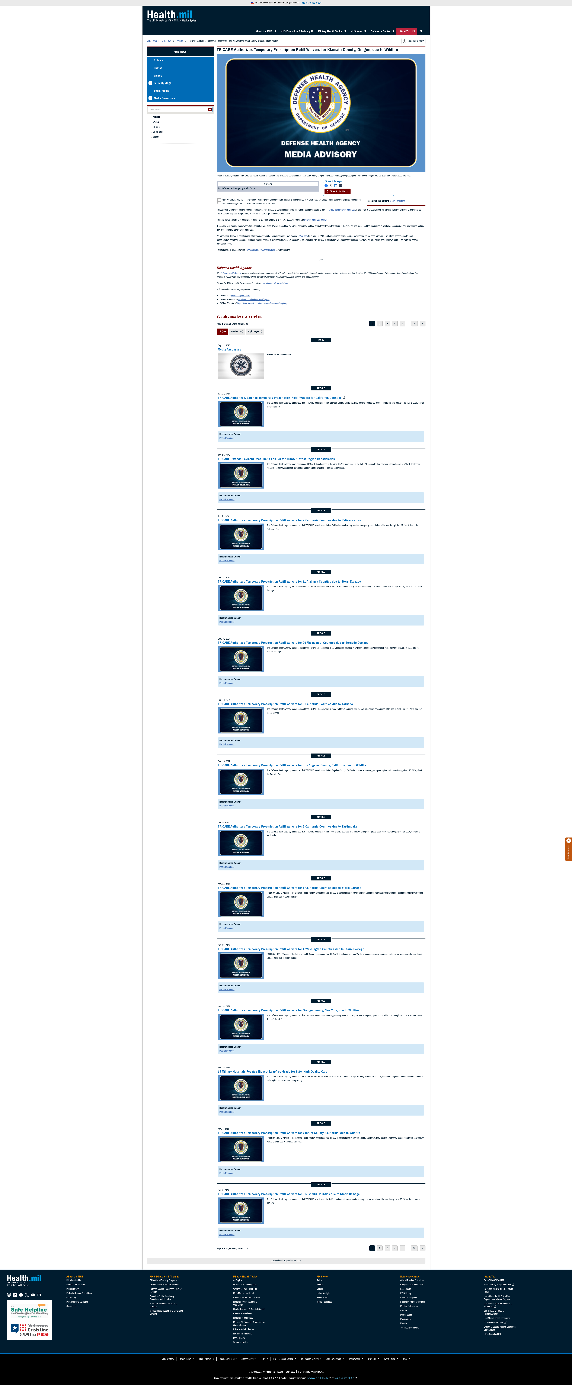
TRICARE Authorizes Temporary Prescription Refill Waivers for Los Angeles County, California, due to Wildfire (292, 765)
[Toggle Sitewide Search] (421, 31)
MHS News (356, 31)
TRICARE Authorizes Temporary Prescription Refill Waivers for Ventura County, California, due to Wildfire (289, 1133)
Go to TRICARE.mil (492, 1280)
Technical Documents (409, 1327)
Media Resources (397, 200)
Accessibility (247, 1358)
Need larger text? (416, 40)
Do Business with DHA (494, 1322)
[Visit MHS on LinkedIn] (15, 1295)
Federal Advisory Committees (79, 1293)
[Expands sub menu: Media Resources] (150, 98)
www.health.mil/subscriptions (275, 283)
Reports (403, 1323)
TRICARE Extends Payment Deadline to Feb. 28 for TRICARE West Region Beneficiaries (276, 459)
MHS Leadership (73, 1280)
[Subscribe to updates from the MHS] (39, 1295)
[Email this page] (340, 185)
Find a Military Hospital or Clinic (497, 1284)
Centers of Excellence (242, 1313)
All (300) (222, 331)
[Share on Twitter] (331, 185)
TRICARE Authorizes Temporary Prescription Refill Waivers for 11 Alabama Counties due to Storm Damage (289, 581)
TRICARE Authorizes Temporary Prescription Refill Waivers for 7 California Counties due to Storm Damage (289, 888)
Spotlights (158, 132)
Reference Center (380, 31)
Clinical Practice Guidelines (412, 1280)
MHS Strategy (72, 1289)
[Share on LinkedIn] (335, 185)
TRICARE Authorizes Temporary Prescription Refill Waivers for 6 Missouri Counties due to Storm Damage (289, 1194)
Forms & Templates (408, 1297)
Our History (71, 1297)
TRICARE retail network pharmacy (340, 209)
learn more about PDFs (344, 1378)
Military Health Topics (330, 31)
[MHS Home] (26, 1286)
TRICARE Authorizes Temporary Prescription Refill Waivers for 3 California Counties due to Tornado (285, 704)
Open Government (333, 1358)
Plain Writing (354, 1358)
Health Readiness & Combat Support (249, 1309)
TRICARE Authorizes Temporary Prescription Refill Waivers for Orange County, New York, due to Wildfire (288, 1010)
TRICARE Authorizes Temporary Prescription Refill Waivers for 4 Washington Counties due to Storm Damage (291, 949)
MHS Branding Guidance (77, 1301)
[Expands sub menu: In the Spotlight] (150, 83)
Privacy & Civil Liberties (243, 1329)
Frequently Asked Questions (412, 1301)
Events (156, 122)
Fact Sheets (405, 1289)
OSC (405, 1358)
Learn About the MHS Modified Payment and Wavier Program (497, 1298)
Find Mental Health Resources (497, 1318)
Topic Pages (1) (255, 331)
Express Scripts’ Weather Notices (260, 250)
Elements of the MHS (75, 1284)
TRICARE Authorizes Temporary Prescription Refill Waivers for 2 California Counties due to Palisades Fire (289, 520)
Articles (158, 60)
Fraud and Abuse (226, 1358)
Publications (405, 1319)
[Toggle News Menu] (365, 31)
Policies (403, 1310)
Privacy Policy (185, 1358)
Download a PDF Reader (317, 1378)
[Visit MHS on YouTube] (33, 1295)
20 (414, 323)
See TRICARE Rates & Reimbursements (494, 1312)
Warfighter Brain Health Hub (245, 1289)
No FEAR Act (205, 1358)
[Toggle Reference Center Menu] (393, 31)
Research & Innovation (243, 1333)
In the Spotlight (163, 83)
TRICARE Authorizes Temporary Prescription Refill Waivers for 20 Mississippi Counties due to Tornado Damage (293, 643)
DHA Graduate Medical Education (164, 1284)
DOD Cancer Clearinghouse (245, 1284)
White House (389, 1358)
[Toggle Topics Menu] (345, 31)
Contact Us (71, 1306)
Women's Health (240, 1342)
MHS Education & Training (295, 31)
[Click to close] (568, 840)
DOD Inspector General (283, 1358)
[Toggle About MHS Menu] (275, 31)
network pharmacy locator (315, 219)
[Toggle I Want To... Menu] (413, 31)
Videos (158, 75)
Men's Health (239, 1338)
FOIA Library (405, 1293)
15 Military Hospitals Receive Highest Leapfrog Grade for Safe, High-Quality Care (272, 1072)
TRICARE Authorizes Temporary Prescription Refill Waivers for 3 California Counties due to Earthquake (287, 826)
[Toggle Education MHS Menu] (312, 31)
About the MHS (263, 31)
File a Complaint (491, 1334)
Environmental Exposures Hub (246, 1297)
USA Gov (372, 1358)
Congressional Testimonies (412, 1284)
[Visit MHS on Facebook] (21, 1295)
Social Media (161, 90)
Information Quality (309, 1358)
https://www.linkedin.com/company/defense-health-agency (262, 303)
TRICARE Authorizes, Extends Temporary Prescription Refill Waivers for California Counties (280, 398)
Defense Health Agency (231, 273)
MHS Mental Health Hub (243, 1293)
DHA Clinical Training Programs (163, 1280)
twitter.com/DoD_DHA (240, 295)
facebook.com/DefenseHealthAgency (254, 299)
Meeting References (409, 1306)
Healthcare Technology (243, 1317)
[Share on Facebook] (326, 185)
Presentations (406, 1314)
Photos (158, 68)
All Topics (237, 1280)
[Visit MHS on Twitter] (27, 1295)
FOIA (263, 1358)
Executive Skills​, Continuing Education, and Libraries (162, 1298)
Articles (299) (237, 331)
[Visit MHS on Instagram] (9, 1295)
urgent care (303, 236)
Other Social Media (339, 191)
